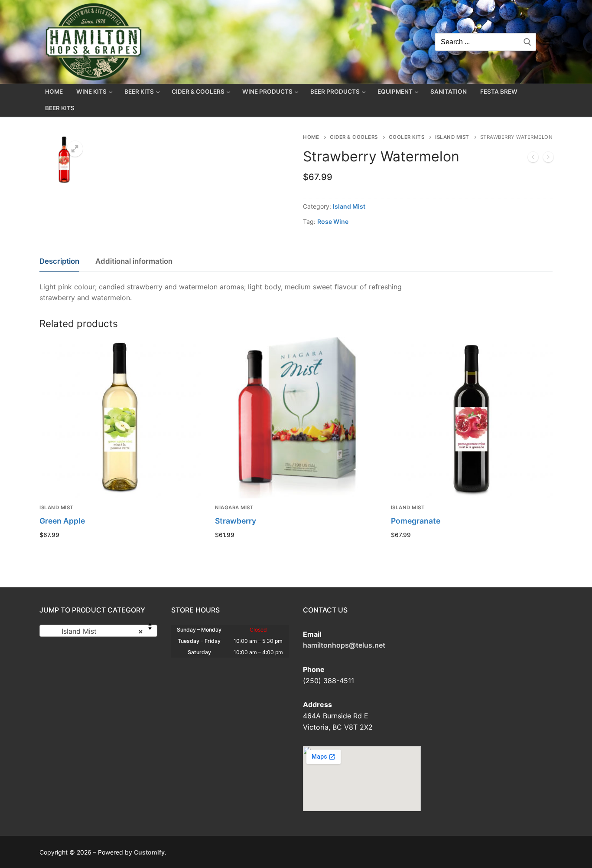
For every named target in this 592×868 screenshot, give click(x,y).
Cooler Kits (407, 137)
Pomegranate (415, 520)
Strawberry (235, 520)
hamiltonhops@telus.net (344, 645)
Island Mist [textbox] (96, 631)
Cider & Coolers (354, 137)
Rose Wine (332, 221)
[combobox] (98, 631)
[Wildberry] (533, 159)
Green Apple (62, 520)
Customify (149, 852)
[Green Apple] (548, 159)
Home (311, 137)
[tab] (59, 262)
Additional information (133, 261)
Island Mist (452, 137)
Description (59, 261)
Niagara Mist (234, 507)
